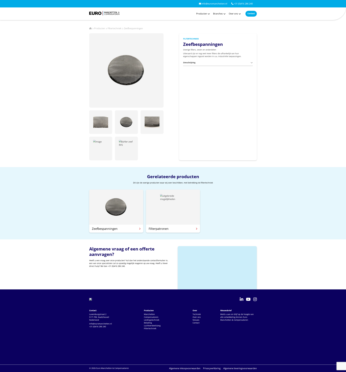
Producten (201, 13)
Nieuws (196, 320)
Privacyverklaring (212, 368)
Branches (218, 13)
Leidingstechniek (151, 320)
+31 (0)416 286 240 (243, 3)
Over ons (233, 13)
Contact (196, 322)
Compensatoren (151, 317)
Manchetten (149, 314)
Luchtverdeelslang (152, 325)
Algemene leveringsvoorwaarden (240, 368)
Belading (148, 322)
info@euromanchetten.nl (214, 3)
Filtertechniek (114, 28)
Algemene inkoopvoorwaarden (184, 368)
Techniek (197, 314)
